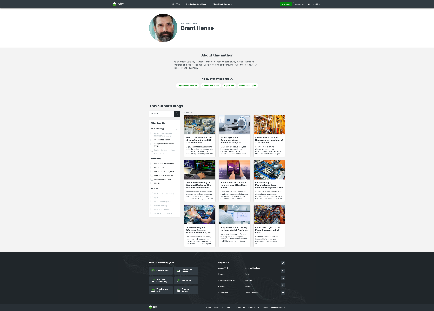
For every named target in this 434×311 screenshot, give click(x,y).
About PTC (223, 268)
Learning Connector (226, 280)
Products (222, 274)
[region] (23, 290)
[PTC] (153, 307)
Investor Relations (252, 268)
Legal (229, 307)
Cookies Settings (278, 307)
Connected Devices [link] (210, 85)
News (247, 274)
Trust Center (240, 307)
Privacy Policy (253, 307)
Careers (221, 286)
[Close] (41, 275)
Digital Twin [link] (229, 85)
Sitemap (265, 307)
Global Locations (252, 293)
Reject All (23, 296)
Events (248, 286)
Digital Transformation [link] (187, 85)
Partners (248, 280)
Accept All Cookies (23, 290)
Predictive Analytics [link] (247, 85)
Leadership (223, 293)
